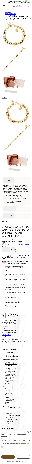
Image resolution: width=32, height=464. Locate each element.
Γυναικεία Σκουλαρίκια (11, 364)
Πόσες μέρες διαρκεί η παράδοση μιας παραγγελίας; (14, 288)
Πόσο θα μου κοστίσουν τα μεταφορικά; (15, 271)
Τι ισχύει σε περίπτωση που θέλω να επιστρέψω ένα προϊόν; (14, 296)
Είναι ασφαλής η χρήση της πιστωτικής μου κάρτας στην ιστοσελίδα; (16, 280)
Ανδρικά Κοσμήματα (10, 372)
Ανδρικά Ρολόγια (9, 352)
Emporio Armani (9, 400)
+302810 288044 (6, 335)
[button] (16, 461)
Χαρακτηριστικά (8, 209)
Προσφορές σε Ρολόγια (11, 356)
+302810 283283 (6, 326)
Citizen (7, 397)
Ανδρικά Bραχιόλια (10, 374)
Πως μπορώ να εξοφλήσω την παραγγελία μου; (17, 292)
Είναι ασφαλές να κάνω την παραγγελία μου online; (16, 275)
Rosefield (7, 390)
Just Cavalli (8, 389)
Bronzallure (10, 15)
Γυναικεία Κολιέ (9, 369)
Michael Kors (8, 393)
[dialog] (16, 447)
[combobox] (28, 432)
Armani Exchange (10, 399)
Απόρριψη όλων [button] (23, 457)
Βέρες (6, 367)
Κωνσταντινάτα (9, 380)
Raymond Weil (9, 391)
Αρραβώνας (8, 378)
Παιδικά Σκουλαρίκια (10, 381)
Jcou (6, 403)
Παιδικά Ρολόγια (9, 355)
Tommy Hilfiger (9, 394)
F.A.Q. (5, 246)
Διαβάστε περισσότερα (23, 443)
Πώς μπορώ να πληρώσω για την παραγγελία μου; (16, 306)
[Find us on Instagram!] (5, 346)
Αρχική (7, 12)
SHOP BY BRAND (10, 14)
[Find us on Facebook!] (5, 345)
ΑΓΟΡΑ (5, 250)
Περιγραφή (7, 180)
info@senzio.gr (6, 328)
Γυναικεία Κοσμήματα (11, 362)
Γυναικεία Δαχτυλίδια (10, 365)
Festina (7, 402)
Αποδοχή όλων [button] (8, 457)
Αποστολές (7, 216)
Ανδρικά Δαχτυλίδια (10, 375)
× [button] (30, 432)
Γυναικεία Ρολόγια (10, 353)
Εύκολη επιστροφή (24, 244)
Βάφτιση (7, 383)
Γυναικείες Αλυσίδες (10, 371)
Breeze (7, 396)
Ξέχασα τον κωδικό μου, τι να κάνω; (14, 284)
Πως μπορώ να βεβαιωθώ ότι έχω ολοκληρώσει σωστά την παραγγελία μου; (15, 266)
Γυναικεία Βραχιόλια (10, 368)
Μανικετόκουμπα (9, 377)
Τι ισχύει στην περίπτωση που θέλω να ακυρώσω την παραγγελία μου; (15, 301)
